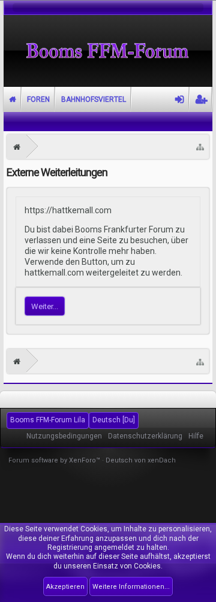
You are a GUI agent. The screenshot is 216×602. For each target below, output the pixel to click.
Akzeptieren (65, 587)
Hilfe (195, 436)
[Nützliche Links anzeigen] (200, 147)
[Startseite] (16, 147)
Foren (38, 99)
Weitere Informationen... (131, 587)
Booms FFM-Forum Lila (47, 420)
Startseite (13, 99)
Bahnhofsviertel (93, 99)
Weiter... (44, 306)
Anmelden (180, 99)
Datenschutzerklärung (145, 436)
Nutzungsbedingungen (64, 436)
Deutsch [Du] (113, 420)
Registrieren (201, 99)
